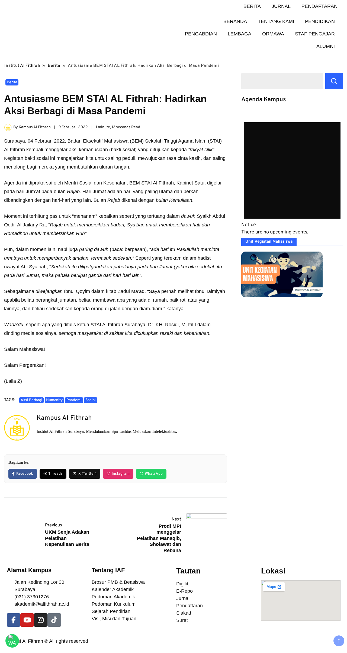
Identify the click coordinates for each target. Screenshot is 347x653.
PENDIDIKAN (320, 21)
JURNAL (281, 6)
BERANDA (235, 21)
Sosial (90, 400)
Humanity (54, 400)
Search (334, 81)
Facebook (24, 473)
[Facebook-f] (13, 620)
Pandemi (74, 400)
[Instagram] (40, 620)
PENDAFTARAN (319, 6)
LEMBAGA (239, 34)
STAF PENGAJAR (315, 34)
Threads (55, 473)
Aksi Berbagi (31, 400)
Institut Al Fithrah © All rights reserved (47, 641)
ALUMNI (325, 46)
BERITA (252, 6)
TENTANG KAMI (276, 21)
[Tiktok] (54, 620)
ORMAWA (273, 34)
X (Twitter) (87, 473)
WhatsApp (154, 473)
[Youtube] (27, 620)
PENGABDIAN (201, 34)
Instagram (121, 473)
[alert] (292, 173)
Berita (12, 82)
